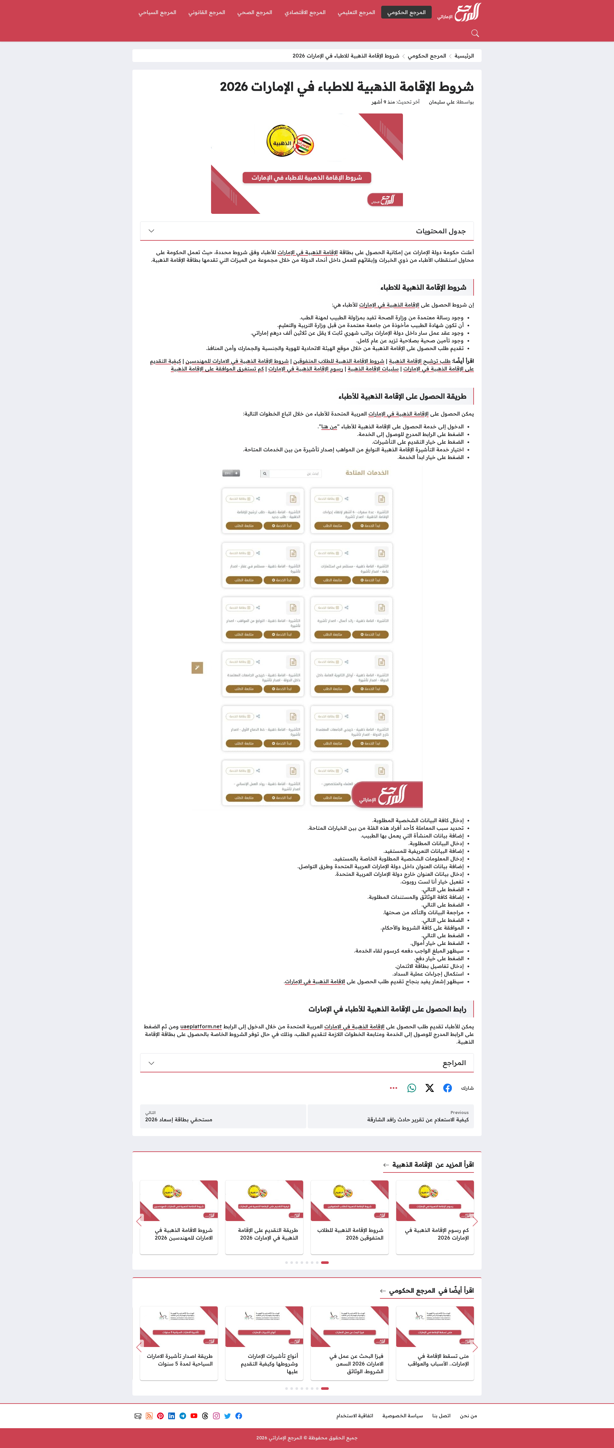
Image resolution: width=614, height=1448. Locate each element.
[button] (325, 1262)
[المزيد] (394, 1088)
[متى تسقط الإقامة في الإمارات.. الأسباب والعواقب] (435, 1343)
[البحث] (475, 33)
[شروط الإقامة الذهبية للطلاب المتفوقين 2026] (350, 1217)
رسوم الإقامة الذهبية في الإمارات (305, 368)
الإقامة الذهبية (412, 1164)
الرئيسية (464, 55)
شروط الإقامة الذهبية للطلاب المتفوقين (338, 361)
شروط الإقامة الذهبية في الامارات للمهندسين (237, 361)
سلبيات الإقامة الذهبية (373, 368)
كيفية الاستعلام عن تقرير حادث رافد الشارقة (418, 1119)
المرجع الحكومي (427, 55)
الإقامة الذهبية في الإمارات (308, 252)
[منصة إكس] (429, 1088)
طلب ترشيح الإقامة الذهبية (420, 361)
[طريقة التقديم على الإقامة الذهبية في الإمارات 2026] (264, 1217)
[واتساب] (412, 1088)
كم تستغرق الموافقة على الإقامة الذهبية (217, 368)
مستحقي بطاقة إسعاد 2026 (178, 1119)
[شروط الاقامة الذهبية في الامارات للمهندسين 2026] (179, 1217)
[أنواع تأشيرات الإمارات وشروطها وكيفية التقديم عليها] (264, 1343)
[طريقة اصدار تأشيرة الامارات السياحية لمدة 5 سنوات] (179, 1343)
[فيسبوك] (447, 1088)
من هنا (329, 426)
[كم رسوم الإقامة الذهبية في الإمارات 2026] (435, 1217)
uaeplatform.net (201, 1026)
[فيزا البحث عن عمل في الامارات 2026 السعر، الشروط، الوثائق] (350, 1343)
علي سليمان (442, 102)
